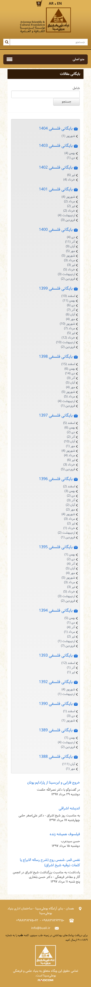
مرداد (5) (69, 396)
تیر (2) (71, 206)
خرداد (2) (69, 210)
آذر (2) (71, 436)
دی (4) (71, 237)
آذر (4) (71, 563)
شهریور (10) (67, 323)
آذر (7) (71, 310)
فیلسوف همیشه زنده (65, 834)
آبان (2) (70, 505)
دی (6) (71, 305)
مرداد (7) (69, 328)
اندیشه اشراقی (69, 808)
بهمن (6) (69, 368)
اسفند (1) (69, 711)
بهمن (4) (69, 153)
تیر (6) (71, 175)
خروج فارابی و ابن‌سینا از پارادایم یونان (53, 783)
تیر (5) (71, 333)
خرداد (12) (68, 337)
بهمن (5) (69, 618)
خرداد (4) (69, 179)
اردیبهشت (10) (65, 342)
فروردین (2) (68, 278)
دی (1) (71, 157)
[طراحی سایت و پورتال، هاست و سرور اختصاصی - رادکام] (45, 980)
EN (59, 4)
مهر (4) (70, 319)
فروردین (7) (68, 645)
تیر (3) (71, 265)
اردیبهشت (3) (66, 274)
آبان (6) (70, 314)
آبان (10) (69, 441)
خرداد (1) (69, 528)
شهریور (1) (68, 136)
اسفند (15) (68, 364)
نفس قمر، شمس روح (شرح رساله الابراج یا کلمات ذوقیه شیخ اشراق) (50, 862)
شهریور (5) (68, 255)
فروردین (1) (68, 405)
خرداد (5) (69, 269)
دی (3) (71, 716)
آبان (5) (70, 382)
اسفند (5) (69, 423)
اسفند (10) (68, 296)
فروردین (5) (68, 469)
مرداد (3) (69, 260)
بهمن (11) (69, 300)
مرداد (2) (69, 201)
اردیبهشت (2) (66, 532)
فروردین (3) (68, 220)
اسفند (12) (68, 663)
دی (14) (70, 373)
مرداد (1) (69, 632)
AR (51, 4)
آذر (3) (71, 378)
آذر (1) (71, 667)
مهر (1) (70, 446)
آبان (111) (68, 764)
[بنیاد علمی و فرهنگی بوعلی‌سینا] (45, 20)
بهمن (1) (69, 554)
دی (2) (71, 432)
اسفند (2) (69, 486)
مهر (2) (70, 509)
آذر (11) (70, 241)
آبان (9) (70, 246)
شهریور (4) (68, 196)
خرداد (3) (69, 464)
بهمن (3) (69, 491)
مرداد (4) (69, 455)
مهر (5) (70, 251)
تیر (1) (71, 672)
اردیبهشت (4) (66, 215)
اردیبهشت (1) (66, 641)
